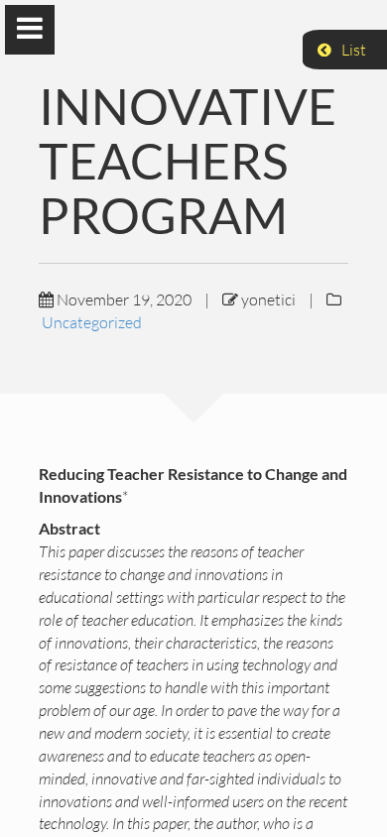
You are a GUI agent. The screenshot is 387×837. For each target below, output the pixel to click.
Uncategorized (92, 322)
